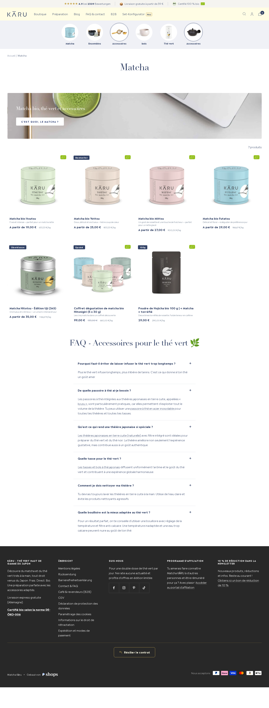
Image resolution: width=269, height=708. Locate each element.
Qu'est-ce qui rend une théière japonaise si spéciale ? (115, 426)
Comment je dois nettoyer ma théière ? (106, 485)
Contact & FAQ (68, 586)
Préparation (60, 14)
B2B (114, 14)
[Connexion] (252, 14)
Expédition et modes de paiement (74, 632)
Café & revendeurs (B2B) (74, 591)
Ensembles (94, 43)
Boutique (40, 14)
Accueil (11, 55)
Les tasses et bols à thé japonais (99, 467)
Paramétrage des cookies (74, 614)
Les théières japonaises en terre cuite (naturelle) (109, 435)
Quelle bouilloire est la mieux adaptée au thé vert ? (114, 512)
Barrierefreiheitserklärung (75, 580)
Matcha (70, 43)
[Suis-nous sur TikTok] (144, 588)
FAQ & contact (95, 14)
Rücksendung (67, 574)
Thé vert (169, 43)
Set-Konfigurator (136, 14)
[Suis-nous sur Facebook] (114, 588)
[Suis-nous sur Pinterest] (134, 588)
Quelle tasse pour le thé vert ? (99, 458)
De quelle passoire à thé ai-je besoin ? (104, 390)
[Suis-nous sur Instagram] (124, 588)
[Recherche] (244, 14)
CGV (61, 597)
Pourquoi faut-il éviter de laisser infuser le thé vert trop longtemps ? (126, 363)
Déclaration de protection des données (78, 605)
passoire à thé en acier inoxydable (152, 408)
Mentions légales (69, 568)
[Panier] (260, 14)
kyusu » (82, 403)
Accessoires (119, 43)
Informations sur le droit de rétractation (76, 622)
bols (144, 43)
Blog (77, 14)
